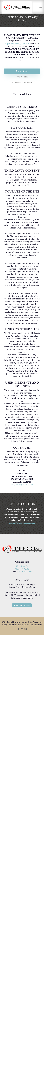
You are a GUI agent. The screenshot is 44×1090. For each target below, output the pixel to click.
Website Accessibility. (34, 625)
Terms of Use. (22, 625)
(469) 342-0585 (25, 572)
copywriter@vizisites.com (22, 485)
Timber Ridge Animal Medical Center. (19, 622)
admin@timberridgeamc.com (22, 523)
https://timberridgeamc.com (17, 43)
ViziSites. (14, 625)
